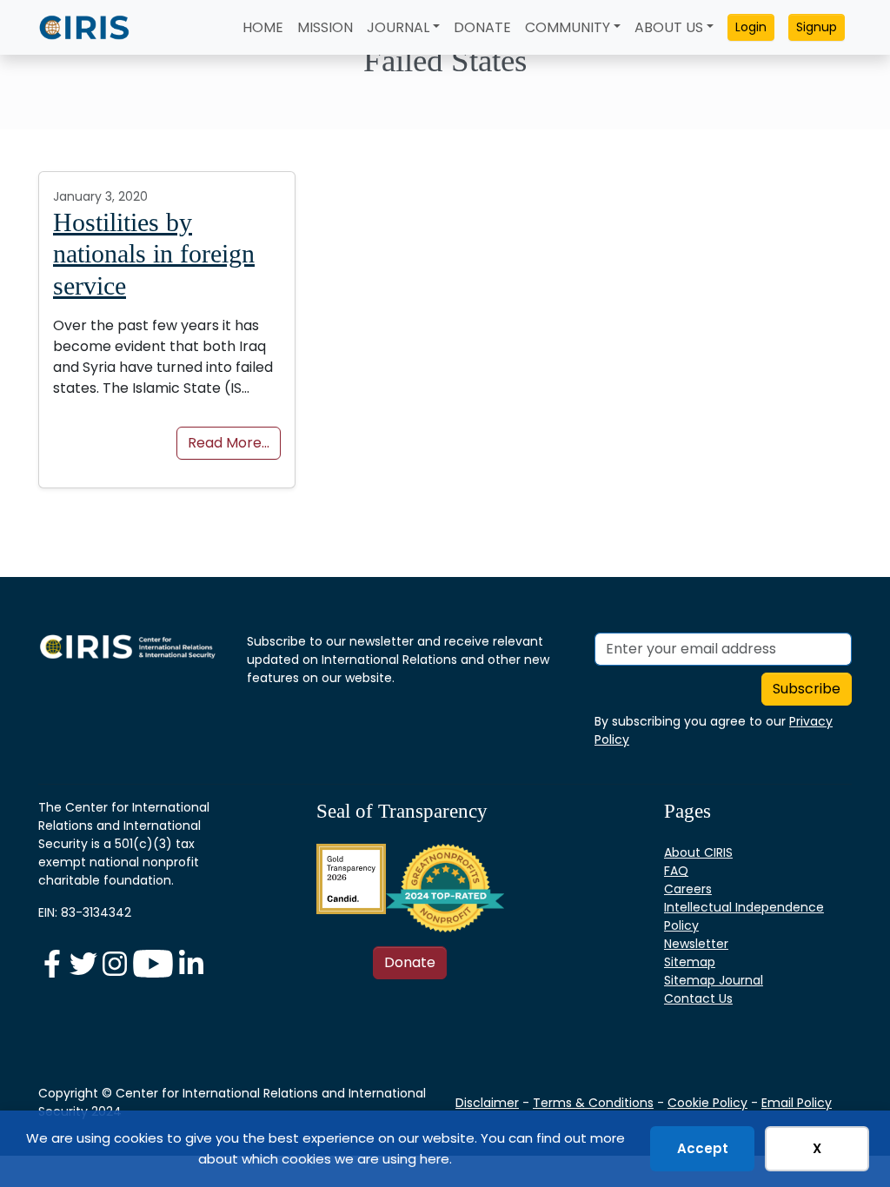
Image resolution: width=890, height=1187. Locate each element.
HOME (262, 27)
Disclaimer (487, 1102)
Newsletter (696, 943)
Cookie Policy (707, 1102)
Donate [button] (409, 962)
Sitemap (689, 962)
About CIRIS (698, 852)
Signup (816, 27)
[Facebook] (54, 963)
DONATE (482, 27)
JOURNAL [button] (398, 27)
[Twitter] (85, 963)
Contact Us (698, 998)
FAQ (676, 870)
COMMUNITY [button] (567, 27)
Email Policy (796, 1102)
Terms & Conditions (593, 1102)
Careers (688, 889)
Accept (702, 1148)
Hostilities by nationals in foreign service (154, 254)
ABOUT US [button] (668, 27)
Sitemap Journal (713, 980)
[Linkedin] (191, 963)
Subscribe (806, 689)
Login (751, 27)
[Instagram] (116, 963)
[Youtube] (154, 963)
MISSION (325, 27)
